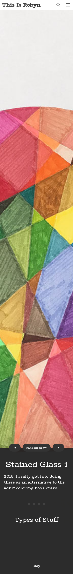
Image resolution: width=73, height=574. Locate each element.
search (58, 5)
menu (68, 5)
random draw (36, 448)
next (58, 448)
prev (15, 448)
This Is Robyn (21, 5)
